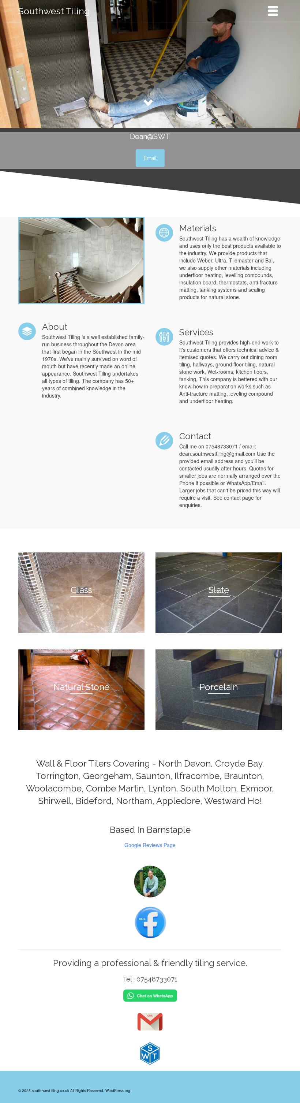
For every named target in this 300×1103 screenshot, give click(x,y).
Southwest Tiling (54, 10)
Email (150, 158)
